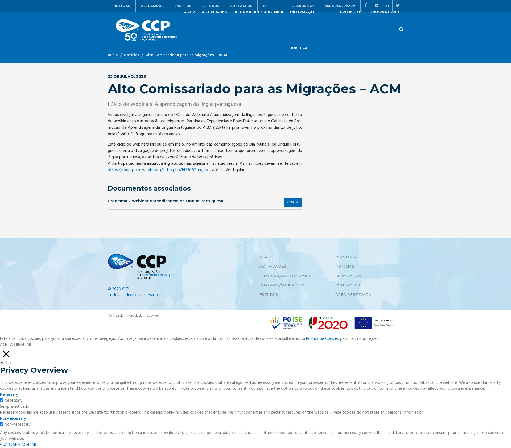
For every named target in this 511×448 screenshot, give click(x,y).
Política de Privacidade (125, 315)
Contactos (347, 285)
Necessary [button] (9, 395)
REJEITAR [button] (23, 345)
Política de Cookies (322, 339)
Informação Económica (285, 275)
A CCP (265, 257)
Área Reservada (353, 294)
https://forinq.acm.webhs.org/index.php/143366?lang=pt (159, 170)
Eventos (183, 6)
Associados (152, 6)
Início (113, 55)
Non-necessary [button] (13, 418)
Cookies (152, 315)
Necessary (13, 401)
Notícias (121, 6)
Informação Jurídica (282, 285)
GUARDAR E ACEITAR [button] (18, 445)
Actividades (272, 266)
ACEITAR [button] (7, 345)
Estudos (268, 294)
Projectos (347, 257)
